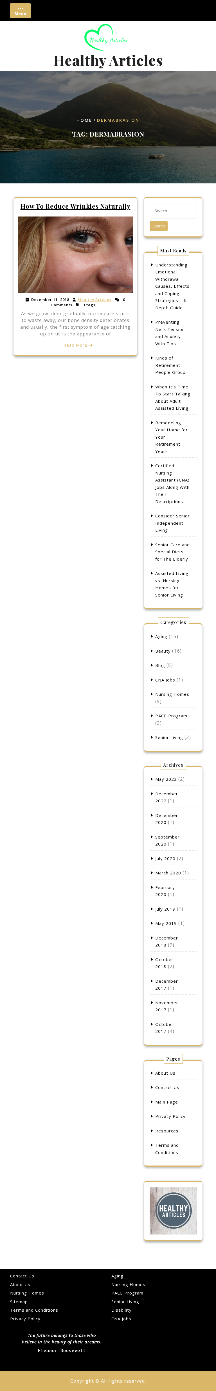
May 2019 (166, 923)
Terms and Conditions (34, 1310)
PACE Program (171, 715)
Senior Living (169, 737)
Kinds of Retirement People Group (170, 365)
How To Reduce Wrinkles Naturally (75, 206)
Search (158, 226)
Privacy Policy (170, 1116)
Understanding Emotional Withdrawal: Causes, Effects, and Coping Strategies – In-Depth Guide (173, 286)
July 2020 (165, 858)
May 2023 (166, 779)
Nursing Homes (172, 694)
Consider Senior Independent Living (172, 523)
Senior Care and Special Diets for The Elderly (172, 552)
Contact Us (167, 1087)
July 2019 (165, 909)
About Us (165, 1073)
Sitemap (19, 1301)
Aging (161, 636)
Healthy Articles (108, 60)
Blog (160, 665)
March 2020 (168, 873)
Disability (121, 1310)
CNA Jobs (165, 680)
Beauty (163, 651)
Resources (167, 1131)
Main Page (166, 1102)
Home (84, 120)
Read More (75, 345)
